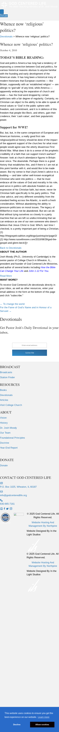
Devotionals (6, 395)
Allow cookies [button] (42, 724)
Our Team (5, 432)
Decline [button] (16, 724)
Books (3, 390)
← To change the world (12, 304)
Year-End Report (9, 447)
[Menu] (2, 11)
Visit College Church (11, 405)
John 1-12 (34, 271)
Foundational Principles (12, 437)
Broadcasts (6, 372)
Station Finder (7, 377)
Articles (4, 400)
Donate (4, 465)
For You (44, 271)
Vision (3, 417)
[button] (10, 248)
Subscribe (29, 353)
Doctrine (4, 442)
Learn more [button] (43, 717)
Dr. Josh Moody (8, 427)
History (4, 422)
